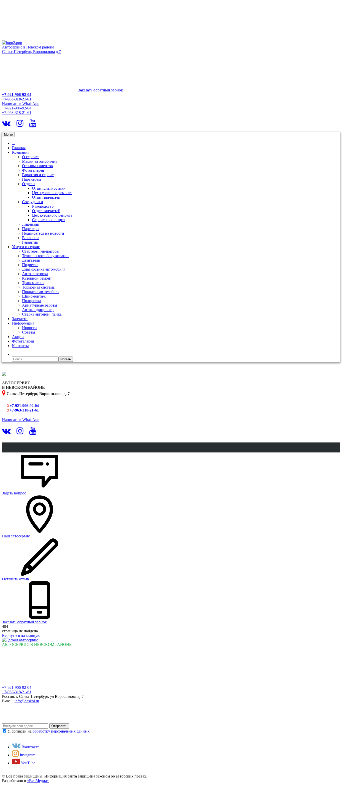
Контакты (20, 346)
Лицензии (30, 224)
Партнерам (31, 179)
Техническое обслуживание (45, 256)
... (13, 143)
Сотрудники (32, 202)
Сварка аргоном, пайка (42, 314)
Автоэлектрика (35, 274)
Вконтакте (30, 747)
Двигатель (31, 260)
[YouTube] (32, 125)
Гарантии (30, 242)
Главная (19, 148)
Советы (28, 332)
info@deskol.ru (27, 701)
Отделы (28, 184)
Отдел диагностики (49, 188)
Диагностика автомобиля (43, 269)
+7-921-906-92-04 (16, 94)
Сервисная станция (48, 220)
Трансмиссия (33, 283)
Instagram (27, 755)
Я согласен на (49, 731)
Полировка (31, 301)
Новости (29, 328)
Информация (23, 323)
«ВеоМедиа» (38, 781)
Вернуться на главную (21, 635)
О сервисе (30, 157)
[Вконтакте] (6, 125)
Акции (18, 337)
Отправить (59, 726)
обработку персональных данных (61, 731)
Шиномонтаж (34, 296)
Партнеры (30, 229)
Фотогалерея (33, 170)
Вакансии (30, 238)
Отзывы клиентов (37, 166)
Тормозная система (38, 287)
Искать (65, 359)
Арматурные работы (39, 305)
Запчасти (20, 319)
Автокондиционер (38, 310)
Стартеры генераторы (40, 251)
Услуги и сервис (26, 247)
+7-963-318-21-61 (16, 99)
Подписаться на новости (43, 233)
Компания (20, 152)
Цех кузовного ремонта (52, 193)
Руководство (43, 206)
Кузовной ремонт (37, 278)
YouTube (27, 763)
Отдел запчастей (46, 197)
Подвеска (30, 265)
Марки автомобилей (39, 161)
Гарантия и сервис (38, 175)
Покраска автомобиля (40, 292)
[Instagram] (20, 125)
